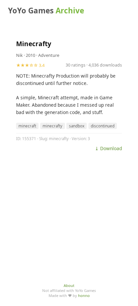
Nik (19, 55)
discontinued (103, 125)
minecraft (27, 125)
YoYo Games (46, 10)
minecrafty (52, 125)
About (69, 285)
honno (84, 295)
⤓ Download (108, 148)
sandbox (76, 125)
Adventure (48, 55)
